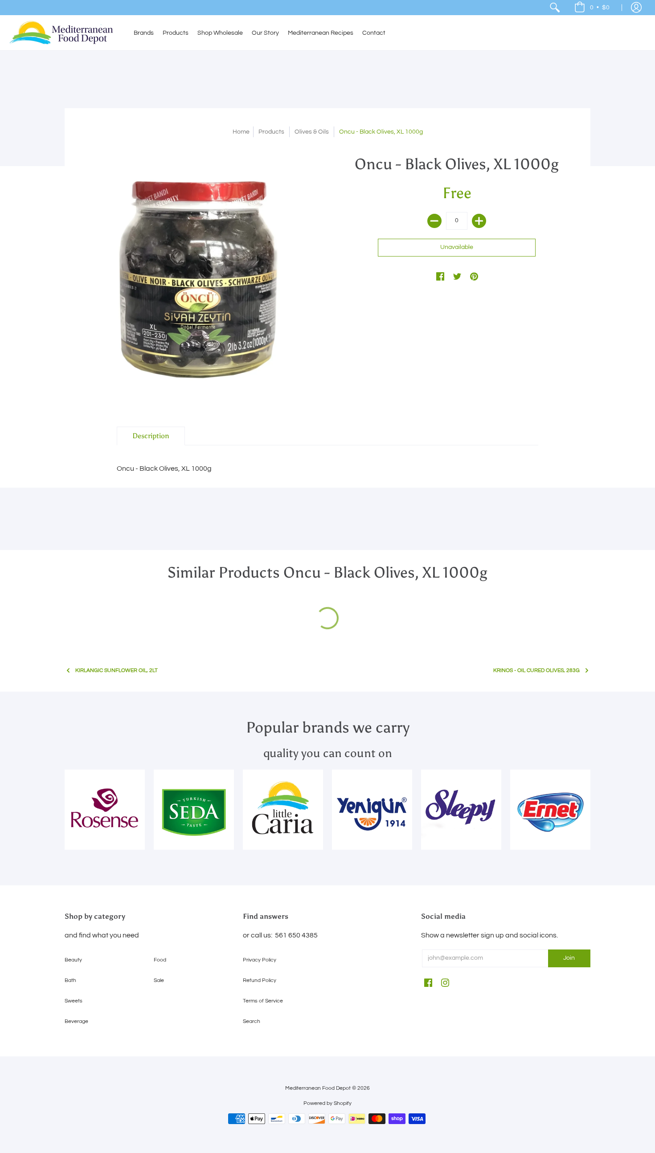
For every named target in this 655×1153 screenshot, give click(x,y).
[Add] (479, 221)
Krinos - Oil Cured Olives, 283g (536, 670)
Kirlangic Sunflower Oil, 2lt (116, 670)
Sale (159, 980)
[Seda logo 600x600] (194, 810)
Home (241, 132)
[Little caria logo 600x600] (283, 810)
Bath (70, 980)
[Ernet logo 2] (550, 810)
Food (160, 960)
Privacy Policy (259, 960)
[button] (591, 7)
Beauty (73, 960)
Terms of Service (263, 1001)
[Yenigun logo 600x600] (372, 810)
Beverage (76, 1021)
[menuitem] (554, 7)
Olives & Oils (312, 132)
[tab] (151, 436)
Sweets (73, 1001)
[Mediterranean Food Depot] (64, 32)
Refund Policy (259, 980)
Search (251, 1021)
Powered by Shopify (327, 1103)
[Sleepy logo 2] (461, 810)
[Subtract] (434, 221)
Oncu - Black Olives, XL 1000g (164, 468)
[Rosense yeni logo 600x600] (105, 810)
